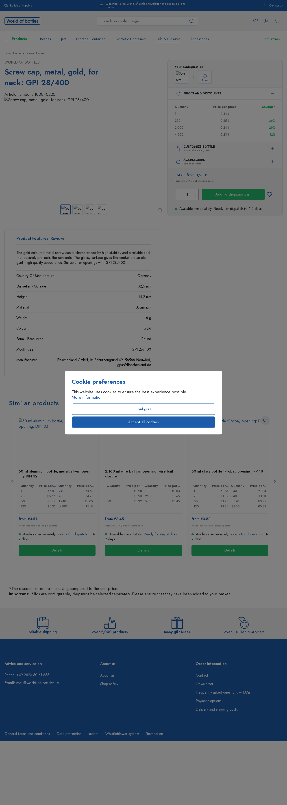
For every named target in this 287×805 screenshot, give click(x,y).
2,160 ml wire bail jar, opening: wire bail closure (139, 473)
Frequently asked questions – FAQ (223, 692)
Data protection (69, 733)
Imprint (93, 733)
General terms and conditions (27, 733)
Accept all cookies (143, 422)
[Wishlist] (255, 21)
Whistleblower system (122, 733)
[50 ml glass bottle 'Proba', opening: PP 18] (229, 441)
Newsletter (204, 683)
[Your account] (266, 21)
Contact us (276, 5)
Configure (143, 409)
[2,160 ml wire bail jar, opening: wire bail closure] (143, 441)
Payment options (209, 701)
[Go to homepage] (22, 20)
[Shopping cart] (277, 21)
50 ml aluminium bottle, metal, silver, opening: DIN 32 (55, 473)
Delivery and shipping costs (217, 709)
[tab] (32, 240)
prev (12, 481)
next (274, 481)
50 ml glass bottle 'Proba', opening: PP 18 (227, 471)
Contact (202, 675)
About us (107, 675)
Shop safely (109, 683)
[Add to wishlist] (269, 194)
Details (57, 550)
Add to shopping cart (233, 194)
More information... (89, 397)
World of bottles (22, 62)
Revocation (154, 733)
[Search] (192, 21)
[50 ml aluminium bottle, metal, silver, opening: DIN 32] (57, 441)
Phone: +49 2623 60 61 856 (26, 675)
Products (19, 38)
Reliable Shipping (21, 5)
